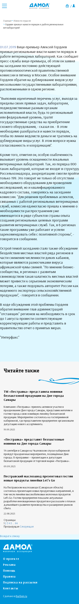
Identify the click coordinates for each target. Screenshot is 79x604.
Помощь (9, 570)
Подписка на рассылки (20, 582)
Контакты (10, 588)
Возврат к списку (10, 536)
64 (16, 523)
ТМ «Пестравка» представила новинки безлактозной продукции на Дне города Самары (34, 395)
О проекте (11, 559)
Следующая (27, 526)
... (13, 523)
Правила (9, 576)
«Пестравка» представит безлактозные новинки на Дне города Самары (34, 441)
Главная (7, 20)
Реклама (9, 565)
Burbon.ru (21, 596)
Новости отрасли (22, 20)
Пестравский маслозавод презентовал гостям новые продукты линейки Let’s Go (38, 478)
